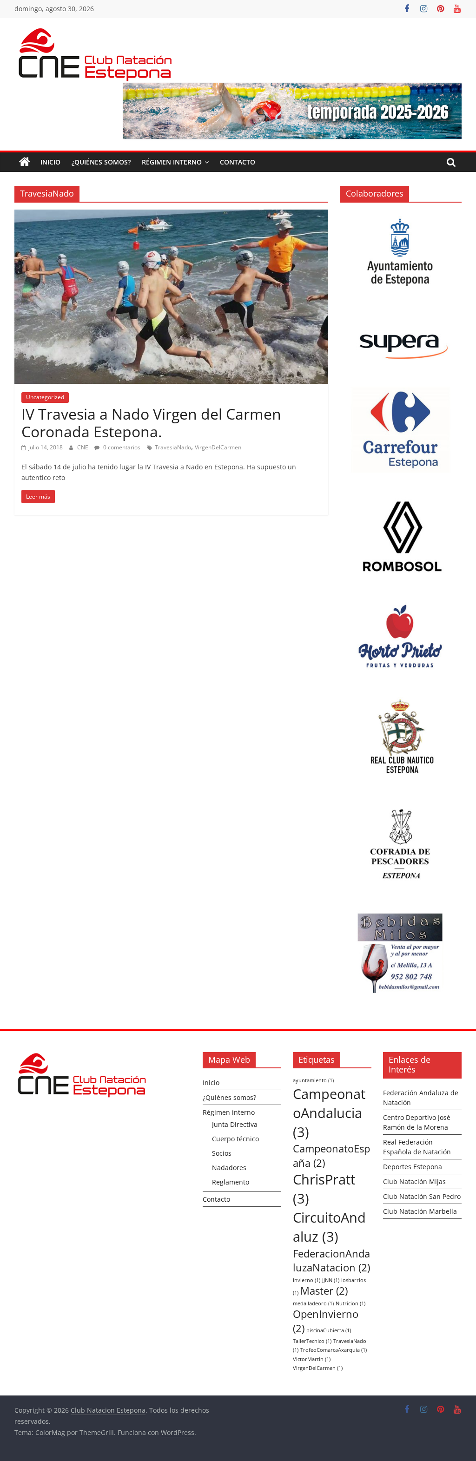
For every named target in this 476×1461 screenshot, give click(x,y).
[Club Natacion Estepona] (24, 162)
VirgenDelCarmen (218, 447)
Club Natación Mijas (414, 1181)
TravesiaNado (173, 447)
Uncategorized (45, 397)
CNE (83, 447)
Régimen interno (172, 162)
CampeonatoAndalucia (329, 1113)
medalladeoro (313, 1303)
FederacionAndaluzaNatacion (331, 1261)
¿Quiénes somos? (101, 162)
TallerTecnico (312, 1341)
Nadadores (229, 1167)
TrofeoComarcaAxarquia (333, 1350)
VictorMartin (312, 1359)
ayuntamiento (313, 1080)
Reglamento (230, 1182)
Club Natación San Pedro (422, 1196)
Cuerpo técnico (235, 1138)
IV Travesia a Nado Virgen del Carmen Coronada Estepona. (151, 422)
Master (324, 1290)
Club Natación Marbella (420, 1211)
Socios (221, 1153)
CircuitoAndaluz (329, 1227)
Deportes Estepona (412, 1166)
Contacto (237, 162)
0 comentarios (121, 447)
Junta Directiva (235, 1124)
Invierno (306, 1280)
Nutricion (350, 1303)
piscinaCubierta (328, 1330)
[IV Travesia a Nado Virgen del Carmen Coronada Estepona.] (171, 215)
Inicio (50, 162)
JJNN (330, 1280)
